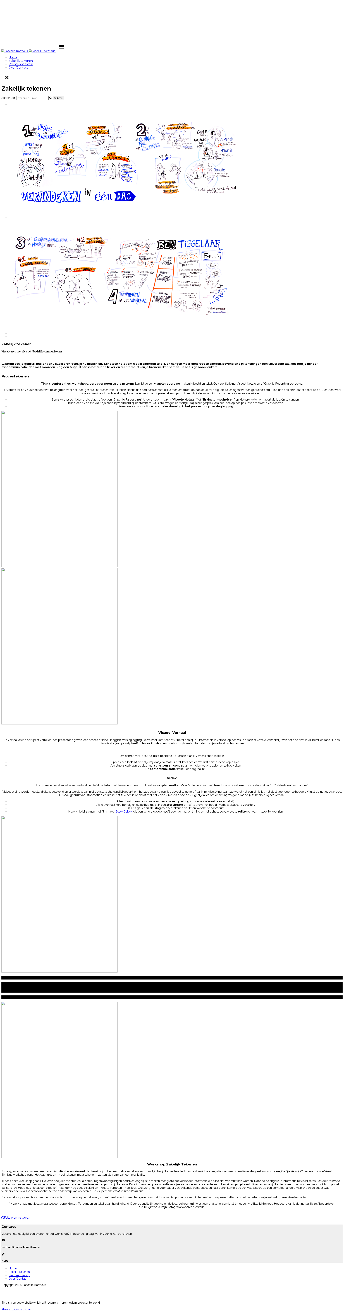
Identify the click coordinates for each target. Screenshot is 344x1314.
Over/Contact (18, 67)
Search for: (8, 98)
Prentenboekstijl (21, 64)
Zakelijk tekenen (21, 60)
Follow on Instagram (17, 1217)
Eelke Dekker (124, 811)
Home (13, 57)
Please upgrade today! (16, 1309)
